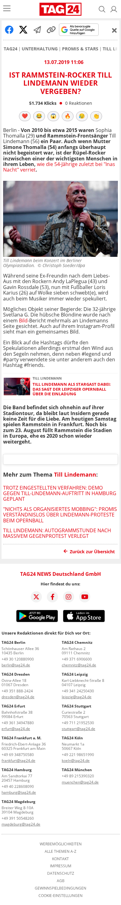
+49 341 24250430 (78, 691)
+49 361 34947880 (18, 722)
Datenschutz (60, 873)
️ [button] (25, 116)
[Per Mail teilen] (37, 29)
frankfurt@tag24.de (18, 760)
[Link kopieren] (51, 29)
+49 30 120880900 (18, 659)
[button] (114, 9)
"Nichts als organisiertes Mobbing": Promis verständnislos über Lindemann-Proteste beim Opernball (60, 515)
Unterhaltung (40, 48)
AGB (61, 881)
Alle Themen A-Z (60, 851)
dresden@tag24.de (18, 696)
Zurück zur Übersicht (92, 551)
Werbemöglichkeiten (61, 844)
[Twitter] (36, 596)
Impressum (60, 866)
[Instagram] (68, 596)
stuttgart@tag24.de (78, 728)
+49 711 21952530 (78, 722)
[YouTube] (84, 596)
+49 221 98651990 (78, 754)
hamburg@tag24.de (19, 792)
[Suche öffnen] (102, 9)
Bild (23, 320)
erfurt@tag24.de (16, 728)
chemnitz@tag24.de (79, 665)
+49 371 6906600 (77, 659)
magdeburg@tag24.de (21, 824)
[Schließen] (114, 30)
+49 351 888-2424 (17, 691)
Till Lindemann (75, 474)
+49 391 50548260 (18, 818)
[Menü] (7, 9)
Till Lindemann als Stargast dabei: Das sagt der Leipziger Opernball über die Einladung (72, 389)
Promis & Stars (80, 48)
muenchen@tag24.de (80, 782)
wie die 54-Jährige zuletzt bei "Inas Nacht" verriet (59, 167)
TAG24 (10, 48)
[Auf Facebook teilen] (9, 29)
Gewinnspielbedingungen (60, 888)
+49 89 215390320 (78, 776)
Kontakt (60, 859)
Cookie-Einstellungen (60, 896)
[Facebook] (52, 596)
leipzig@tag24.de (77, 696)
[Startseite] (60, 9)
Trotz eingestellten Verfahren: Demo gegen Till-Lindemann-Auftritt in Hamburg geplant (59, 493)
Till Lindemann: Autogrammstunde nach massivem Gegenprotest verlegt (57, 533)
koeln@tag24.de (76, 760)
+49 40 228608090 (18, 786)
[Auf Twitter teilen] (23, 29)
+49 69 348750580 (18, 754)
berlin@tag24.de (16, 665)
